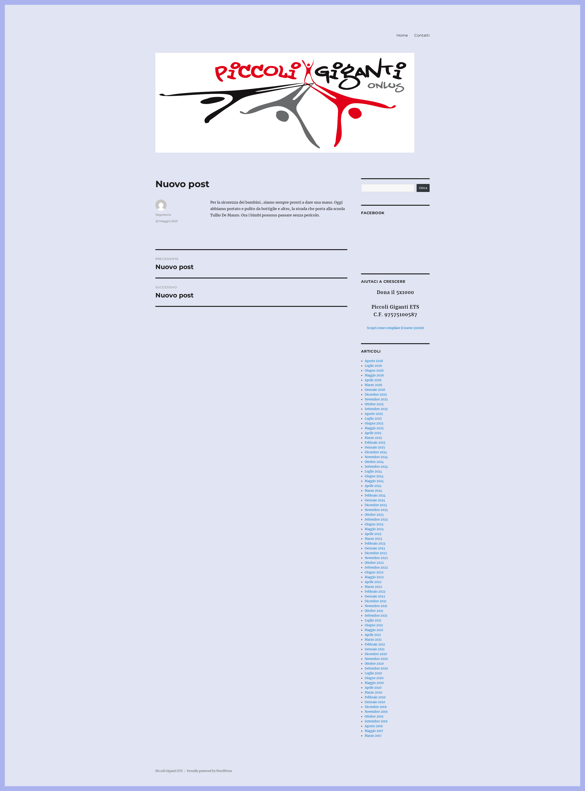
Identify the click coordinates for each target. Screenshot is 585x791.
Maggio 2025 (374, 428)
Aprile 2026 (373, 380)
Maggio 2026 (374, 375)
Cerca (423, 188)
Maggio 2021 (374, 630)
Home (402, 35)
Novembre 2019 (376, 712)
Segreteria (163, 214)
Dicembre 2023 (376, 505)
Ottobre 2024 (374, 462)
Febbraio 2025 (375, 443)
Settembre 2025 (376, 409)
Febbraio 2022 (375, 592)
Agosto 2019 (374, 726)
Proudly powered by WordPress (209, 771)
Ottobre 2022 (374, 563)
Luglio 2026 (373, 366)
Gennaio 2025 (375, 447)
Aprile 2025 (373, 433)
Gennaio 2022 (375, 596)
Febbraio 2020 (375, 697)
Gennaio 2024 (375, 500)
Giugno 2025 (374, 423)
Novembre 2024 (376, 457)
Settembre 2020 (376, 668)
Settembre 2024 (376, 467)
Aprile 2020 (373, 688)
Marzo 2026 (373, 385)
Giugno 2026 (374, 371)
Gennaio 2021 (375, 649)
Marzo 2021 (373, 640)
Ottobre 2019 (374, 716)
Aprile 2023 (373, 534)
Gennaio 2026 (375, 390)
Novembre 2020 (376, 659)
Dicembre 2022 (376, 553)
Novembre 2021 (376, 606)
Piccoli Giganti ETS (169, 771)
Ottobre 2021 (374, 611)
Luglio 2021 (373, 620)
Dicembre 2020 (376, 654)
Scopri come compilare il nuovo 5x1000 (395, 328)
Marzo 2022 (373, 587)
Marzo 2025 (373, 438)
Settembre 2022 (376, 568)
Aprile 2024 (373, 486)
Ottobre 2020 (374, 664)
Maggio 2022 (374, 577)
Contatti (422, 35)
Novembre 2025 (376, 399)
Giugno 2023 (374, 524)
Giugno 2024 (374, 476)
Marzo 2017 (373, 736)
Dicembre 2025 (376, 395)
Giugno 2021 (374, 625)
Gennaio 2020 (375, 702)
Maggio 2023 (374, 529)
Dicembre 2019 (376, 707)
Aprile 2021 (373, 635)
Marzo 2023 (373, 539)
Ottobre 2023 (374, 515)
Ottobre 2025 (374, 404)
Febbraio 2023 (375, 543)
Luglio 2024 (373, 471)
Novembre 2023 (376, 510)
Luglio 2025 (373, 419)
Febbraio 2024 (375, 495)
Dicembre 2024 (376, 452)
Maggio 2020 (374, 683)
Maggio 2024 (374, 481)
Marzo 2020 (373, 692)
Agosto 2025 (374, 414)
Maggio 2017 (374, 731)
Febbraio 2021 (375, 644)
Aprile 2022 (373, 582)
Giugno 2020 (374, 678)
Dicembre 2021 (375, 601)
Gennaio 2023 (375, 548)
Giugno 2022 (374, 572)
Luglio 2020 (373, 673)
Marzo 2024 (373, 491)
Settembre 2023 (376, 519)
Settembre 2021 (376, 616)
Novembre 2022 (376, 558)
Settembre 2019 (376, 721)
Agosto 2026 (374, 361)
